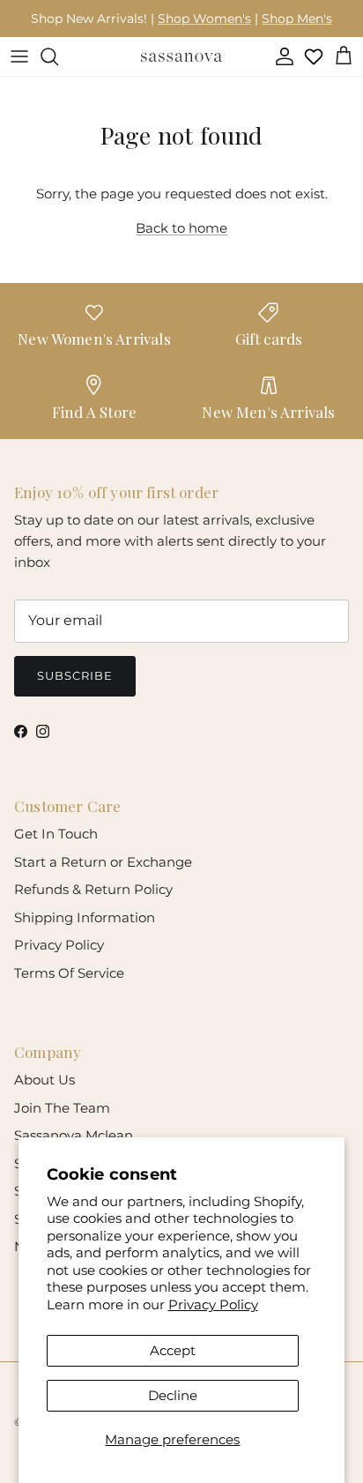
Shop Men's (297, 18)
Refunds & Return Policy (93, 889)
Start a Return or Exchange (103, 861)
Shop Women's (204, 18)
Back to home (181, 228)
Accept (173, 1350)
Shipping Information (84, 917)
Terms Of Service (69, 973)
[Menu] (19, 56)
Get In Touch (56, 833)
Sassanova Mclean (73, 1135)
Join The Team (62, 1107)
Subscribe (75, 675)
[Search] (58, 56)
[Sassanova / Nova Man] (181, 56)
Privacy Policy (213, 1304)
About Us (44, 1079)
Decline (172, 1395)
